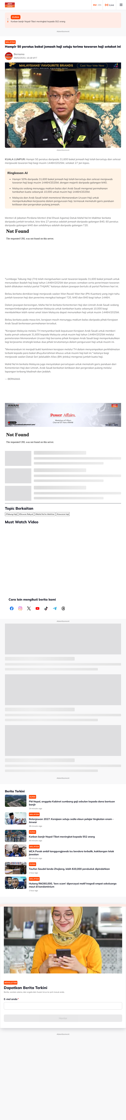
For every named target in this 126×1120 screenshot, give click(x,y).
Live (111, 4)
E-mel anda (10, 999)
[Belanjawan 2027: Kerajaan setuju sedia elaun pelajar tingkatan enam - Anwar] (15, 818)
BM (94, 5)
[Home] (10, 5)
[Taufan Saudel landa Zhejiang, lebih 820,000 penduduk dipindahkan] (15, 868)
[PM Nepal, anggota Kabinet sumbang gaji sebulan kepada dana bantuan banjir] (15, 801)
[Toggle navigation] (121, 5)
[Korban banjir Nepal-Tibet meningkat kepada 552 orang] (15, 836)
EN (99, 5)
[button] (7, 18)
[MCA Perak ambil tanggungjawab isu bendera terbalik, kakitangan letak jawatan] (15, 850)
